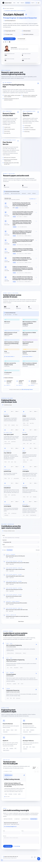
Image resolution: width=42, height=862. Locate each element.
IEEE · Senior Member (8, 314)
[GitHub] (7, 42)
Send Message (8, 846)
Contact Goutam (22, 38)
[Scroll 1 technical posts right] (38, 771)
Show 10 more (21, 621)
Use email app (17, 846)
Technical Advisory (26, 818)
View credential (7, 385)
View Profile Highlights (8, 38)
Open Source (33, 2)
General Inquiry (34, 818)
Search (3, 535)
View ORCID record (32, 198)
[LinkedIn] (9, 42)
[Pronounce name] (26, 14)
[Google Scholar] (3, 42)
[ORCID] (5, 42)
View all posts (34, 768)
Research (22, 2)
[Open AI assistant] (38, 858)
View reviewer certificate (10, 356)
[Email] (37, 857)
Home (14, 2)
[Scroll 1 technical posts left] (35, 771)
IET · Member (15, 314)
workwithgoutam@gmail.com (11, 826)
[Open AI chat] (2, 860)
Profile (18, 2)
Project (3, 544)
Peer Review (28, 2)
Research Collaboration (8, 818)
